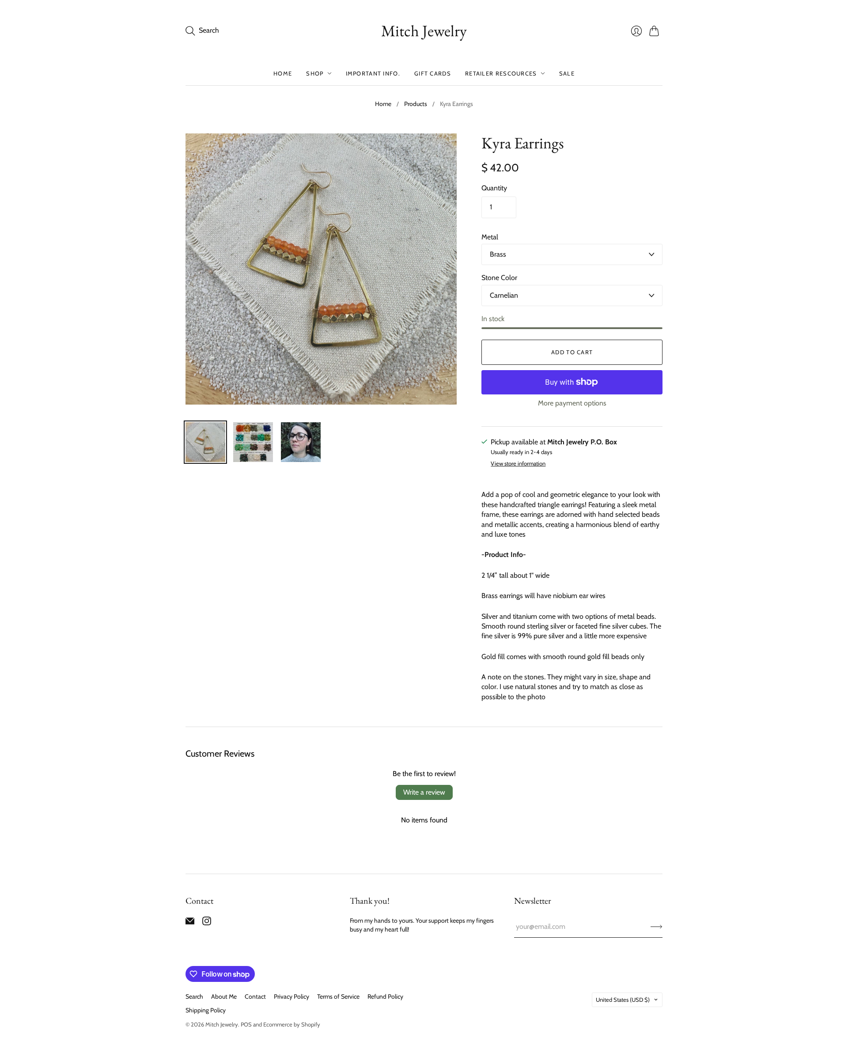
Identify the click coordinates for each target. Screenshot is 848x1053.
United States (623, 999)
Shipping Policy (206, 1010)
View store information (518, 463)
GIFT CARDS (432, 73)
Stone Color (499, 277)
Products (415, 104)
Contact (255, 996)
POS (246, 1024)
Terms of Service (338, 996)
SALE (567, 73)
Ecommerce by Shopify (291, 1024)
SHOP (314, 73)
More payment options (572, 403)
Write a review (424, 792)
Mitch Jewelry (424, 30)
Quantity (494, 188)
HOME (282, 73)
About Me (224, 996)
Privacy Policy (291, 996)
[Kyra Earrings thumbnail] (205, 442)
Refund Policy (385, 996)
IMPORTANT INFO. (373, 73)
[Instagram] (206, 923)
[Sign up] (656, 927)
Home (383, 104)
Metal (489, 237)
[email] (190, 923)
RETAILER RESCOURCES (501, 73)
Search (194, 996)
